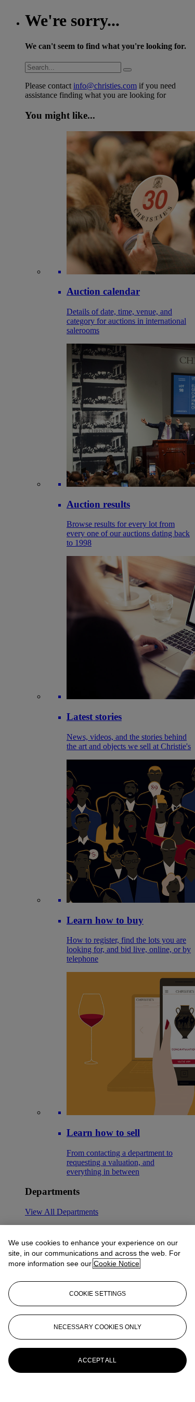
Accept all (97, 1360)
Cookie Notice (116, 1263)
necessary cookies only (98, 1327)
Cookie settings (97, 1293)
